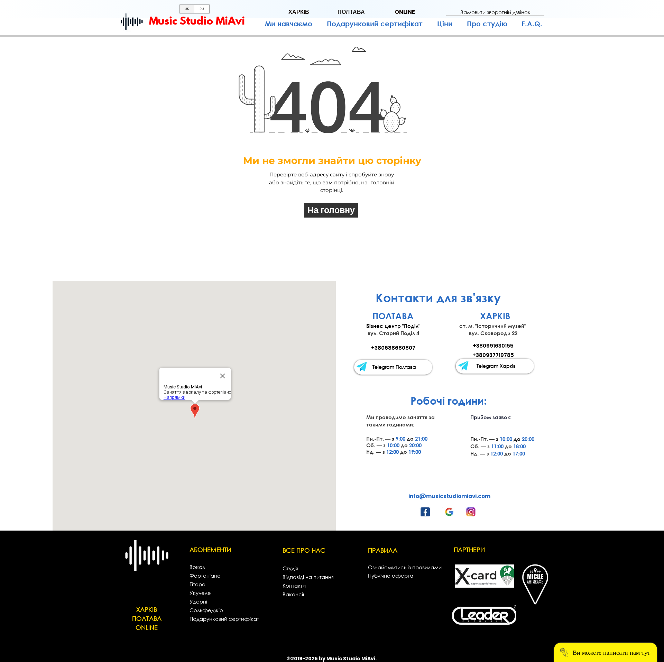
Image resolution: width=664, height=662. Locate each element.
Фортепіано (205, 575)
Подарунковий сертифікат (224, 618)
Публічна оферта (390, 575)
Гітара (197, 584)
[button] (495, 12)
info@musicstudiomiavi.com (449, 496)
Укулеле (200, 592)
